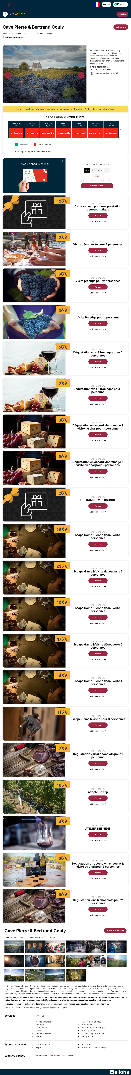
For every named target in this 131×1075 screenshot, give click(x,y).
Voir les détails (97, 221)
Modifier (122, 14)
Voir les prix (121, 27)
